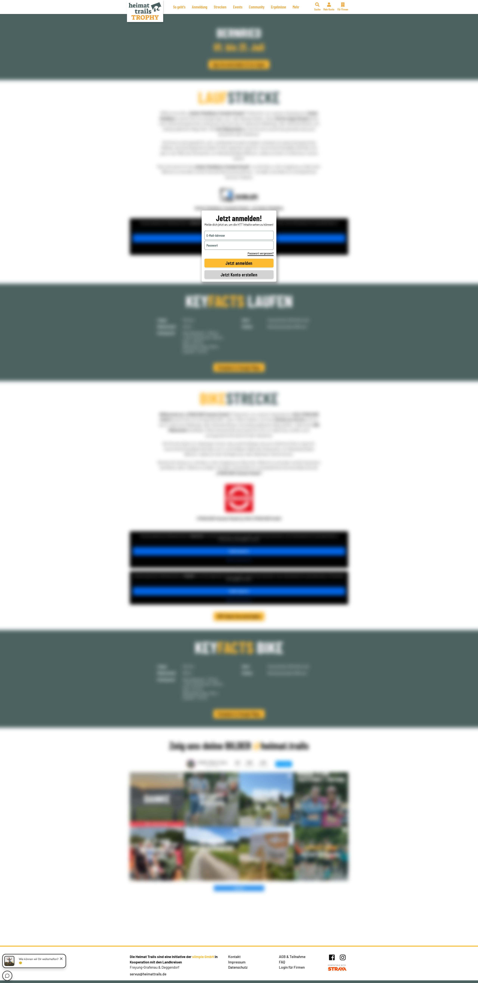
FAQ (282, 962)
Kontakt (234, 956)
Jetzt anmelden (239, 263)
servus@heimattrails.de (148, 974)
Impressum (237, 962)
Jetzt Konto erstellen (239, 274)
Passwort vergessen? (261, 253)
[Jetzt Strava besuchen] (337, 968)
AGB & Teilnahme (292, 956)
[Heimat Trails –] (145, 11)
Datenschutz (238, 967)
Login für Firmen (292, 967)
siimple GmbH (203, 956)
